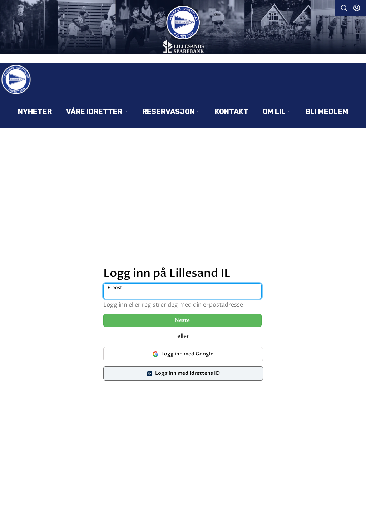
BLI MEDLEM (327, 111)
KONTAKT (231, 111)
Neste (182, 320)
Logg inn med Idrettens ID (187, 373)
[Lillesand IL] (183, 28)
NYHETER (35, 111)
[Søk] (343, 7)
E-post (115, 288)
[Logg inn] (356, 7)
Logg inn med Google (187, 353)
